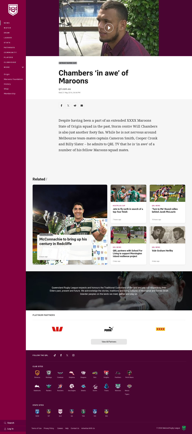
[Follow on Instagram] (73, 355)
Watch (7, 28)
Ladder (8, 38)
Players (8, 57)
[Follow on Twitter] (67, 355)
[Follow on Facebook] (61, 355)
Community (10, 52)
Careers (60, 428)
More (7, 67)
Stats (7, 42)
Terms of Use (36, 428)
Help (67, 428)
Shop (6, 88)
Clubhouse (10, 62)
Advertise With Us (88, 428)
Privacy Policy (49, 428)
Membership (9, 93)
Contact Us (75, 428)
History (7, 84)
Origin (7, 74)
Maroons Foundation (13, 79)
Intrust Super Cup (67, 63)
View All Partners (109, 341)
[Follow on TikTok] (55, 355)
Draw (7, 33)
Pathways (9, 47)
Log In (10, 428)
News (7, 23)
